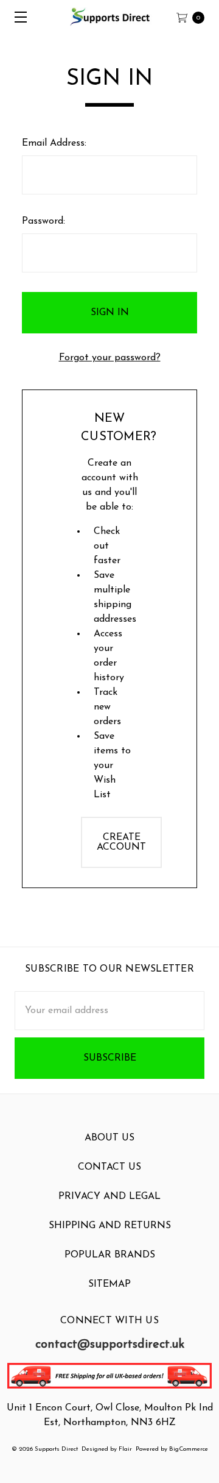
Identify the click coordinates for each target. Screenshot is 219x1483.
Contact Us (109, 1167)
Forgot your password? (110, 358)
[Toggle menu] (16, 17)
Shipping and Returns (110, 1226)
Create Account (121, 842)
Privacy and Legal (109, 1196)
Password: (43, 221)
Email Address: (54, 143)
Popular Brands (109, 1255)
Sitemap (109, 1284)
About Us (109, 1138)
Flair (125, 1449)
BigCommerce (188, 1449)
